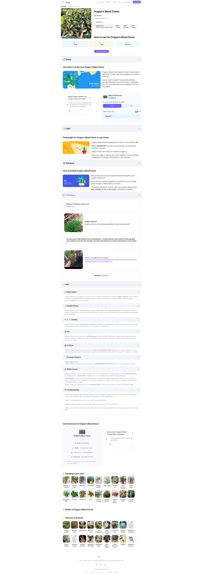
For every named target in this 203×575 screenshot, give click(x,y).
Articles (108, 2)
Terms (102, 572)
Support (87, 572)
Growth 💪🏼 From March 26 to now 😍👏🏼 (111, 259)
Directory (115, 572)
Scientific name (100, 25)
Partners (93, 572)
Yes (131, 106)
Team (114, 2)
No (112, 106)
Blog (119, 2)
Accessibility (109, 572)
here (133, 364)
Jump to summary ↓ (101, 51)
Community (127, 2)
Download (137, 2)
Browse (101, 275)
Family (125, 25)
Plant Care (101, 2)
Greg (104, 84)
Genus (117, 25)
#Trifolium (71, 195)
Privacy (98, 572)
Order (133, 25)
